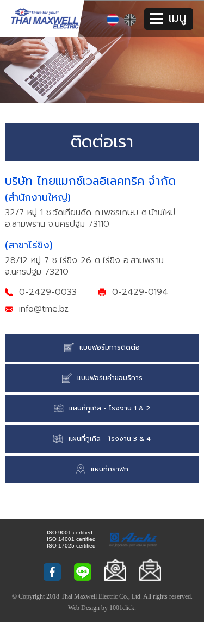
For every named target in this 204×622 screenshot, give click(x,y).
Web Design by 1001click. (102, 608)
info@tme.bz (44, 309)
